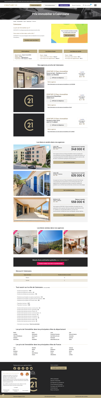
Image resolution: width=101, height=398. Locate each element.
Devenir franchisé (76, 5)
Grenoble (15, 354)
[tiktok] (23, 368)
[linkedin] (27, 368)
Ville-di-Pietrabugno (17, 335)
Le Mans (71, 354)
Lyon (51, 347)
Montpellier (71, 349)
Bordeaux (15, 351)
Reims (70, 351)
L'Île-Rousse (34, 335)
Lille (33, 351)
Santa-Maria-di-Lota (54, 339)
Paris (14, 347)
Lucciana (15, 334)
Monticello (52, 337)
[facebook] (14, 368)
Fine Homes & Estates (56, 384)
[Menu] (95, 5)
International (54, 388)
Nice (14, 349)
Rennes (52, 351)
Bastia (14, 332)
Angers (33, 354)
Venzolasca (34, 339)
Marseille (34, 347)
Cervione (71, 337)
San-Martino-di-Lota (54, 335)
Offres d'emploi (54, 378)
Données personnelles (50, 396)
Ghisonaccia (34, 334)
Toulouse (71, 347)
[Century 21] (10, 5)
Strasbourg (52, 349)
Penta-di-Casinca (73, 334)
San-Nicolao (16, 339)
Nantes (33, 349)
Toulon (51, 352)
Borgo (33, 332)
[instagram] (19, 368)
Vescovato (71, 335)
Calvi (70, 332)
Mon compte (88, 5)
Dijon (70, 352)
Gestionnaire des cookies (81, 396)
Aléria (33, 337)
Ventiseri (15, 337)
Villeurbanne (53, 354)
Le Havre (15, 352)
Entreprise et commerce (57, 382)
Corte (51, 332)
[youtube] (31, 368)
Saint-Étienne (35, 352)
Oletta (70, 339)
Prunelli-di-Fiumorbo (55, 334)
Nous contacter (54, 390)
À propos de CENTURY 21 (57, 386)
